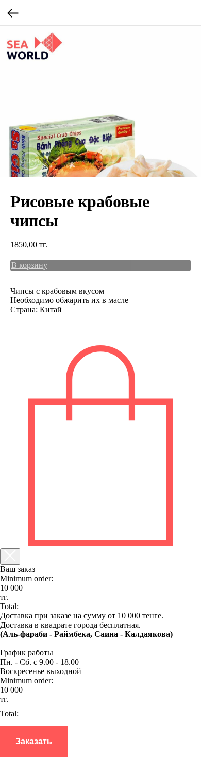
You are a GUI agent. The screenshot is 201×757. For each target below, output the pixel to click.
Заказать (33, 741)
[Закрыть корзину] (10, 556)
